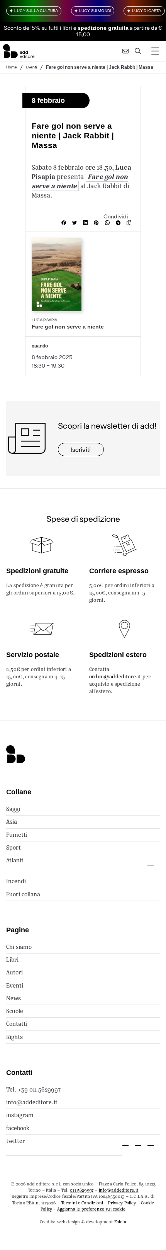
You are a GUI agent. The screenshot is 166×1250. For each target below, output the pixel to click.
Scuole (14, 1011)
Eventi (31, 67)
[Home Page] (18, 51)
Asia (11, 821)
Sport (13, 847)
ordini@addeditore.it (115, 676)
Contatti (16, 1024)
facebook (18, 1128)
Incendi (16, 881)
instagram (20, 1115)
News (13, 998)
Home (11, 67)
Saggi (13, 809)
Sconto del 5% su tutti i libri (38, 27)
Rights (14, 1037)
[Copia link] (130, 222)
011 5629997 (81, 1190)
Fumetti (16, 835)
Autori (14, 972)
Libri (12, 959)
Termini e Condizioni (82, 1203)
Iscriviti (81, 449)
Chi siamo (19, 947)
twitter (15, 1141)
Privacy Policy (122, 1203)
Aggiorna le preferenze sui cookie (91, 1209)
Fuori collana (23, 894)
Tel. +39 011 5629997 (33, 1089)
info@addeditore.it (32, 1102)
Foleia (120, 1222)
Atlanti (15, 860)
